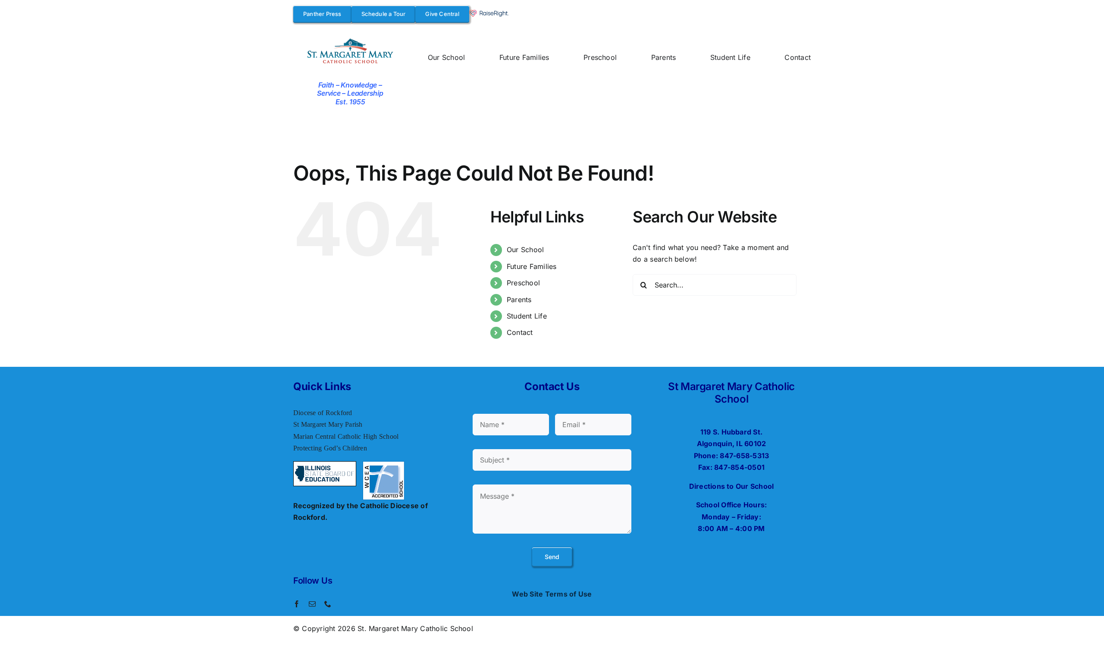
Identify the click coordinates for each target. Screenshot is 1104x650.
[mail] (312, 603)
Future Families (532, 266)
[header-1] (350, 39)
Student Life (527, 316)
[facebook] (296, 603)
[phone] (327, 603)
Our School (525, 249)
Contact (520, 332)
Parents (519, 299)
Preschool (523, 282)
